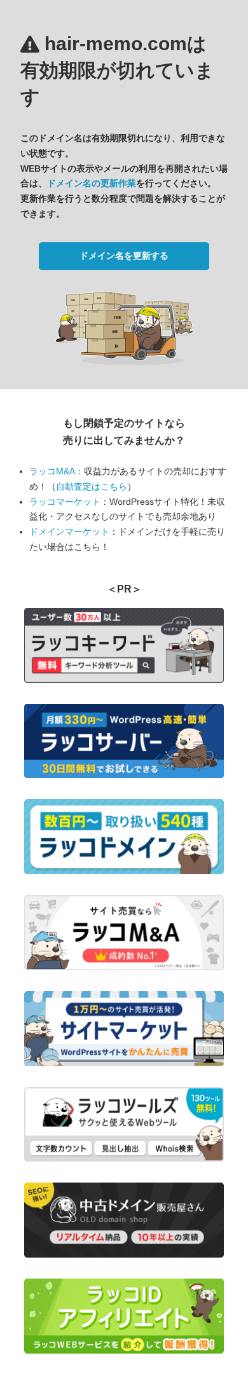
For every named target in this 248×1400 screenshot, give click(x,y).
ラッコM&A (52, 471)
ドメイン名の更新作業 (91, 183)
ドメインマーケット (69, 531)
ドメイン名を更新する (124, 255)
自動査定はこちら (91, 486)
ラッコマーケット (64, 502)
